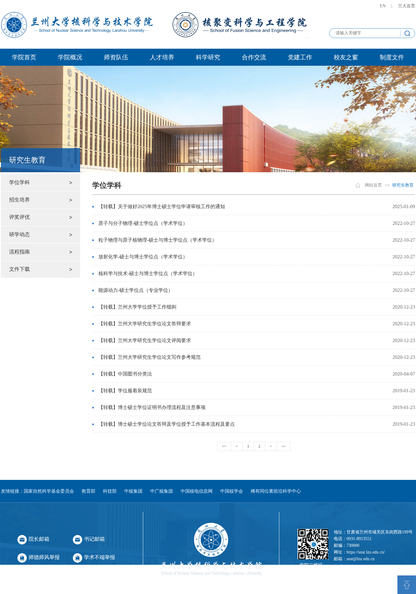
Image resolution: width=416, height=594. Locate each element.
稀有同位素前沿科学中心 (276, 491)
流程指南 (19, 252)
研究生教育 (403, 185)
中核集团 (133, 491)
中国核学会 (231, 491)
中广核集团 (161, 491)
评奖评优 (19, 217)
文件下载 (19, 269)
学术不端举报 (99, 557)
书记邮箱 (94, 539)
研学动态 (19, 234)
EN (383, 6)
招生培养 (19, 200)
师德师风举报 (44, 557)
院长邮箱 (39, 539)
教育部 (88, 491)
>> (283, 446)
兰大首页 (406, 6)
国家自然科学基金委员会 (49, 491)
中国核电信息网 (197, 491)
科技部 (110, 491)
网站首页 (373, 185)
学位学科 (19, 182)
